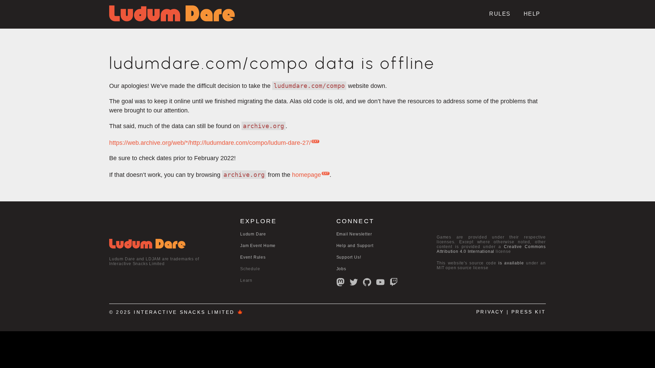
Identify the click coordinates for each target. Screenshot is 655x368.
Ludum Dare (253, 234)
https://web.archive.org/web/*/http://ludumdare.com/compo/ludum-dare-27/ (210, 142)
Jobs (341, 268)
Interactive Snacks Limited (184, 312)
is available (511, 263)
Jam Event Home (258, 245)
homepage (306, 174)
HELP (532, 14)
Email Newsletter (354, 234)
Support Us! (348, 257)
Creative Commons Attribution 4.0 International (491, 249)
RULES (500, 14)
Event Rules (253, 257)
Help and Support (355, 245)
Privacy (490, 312)
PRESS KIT (528, 312)
